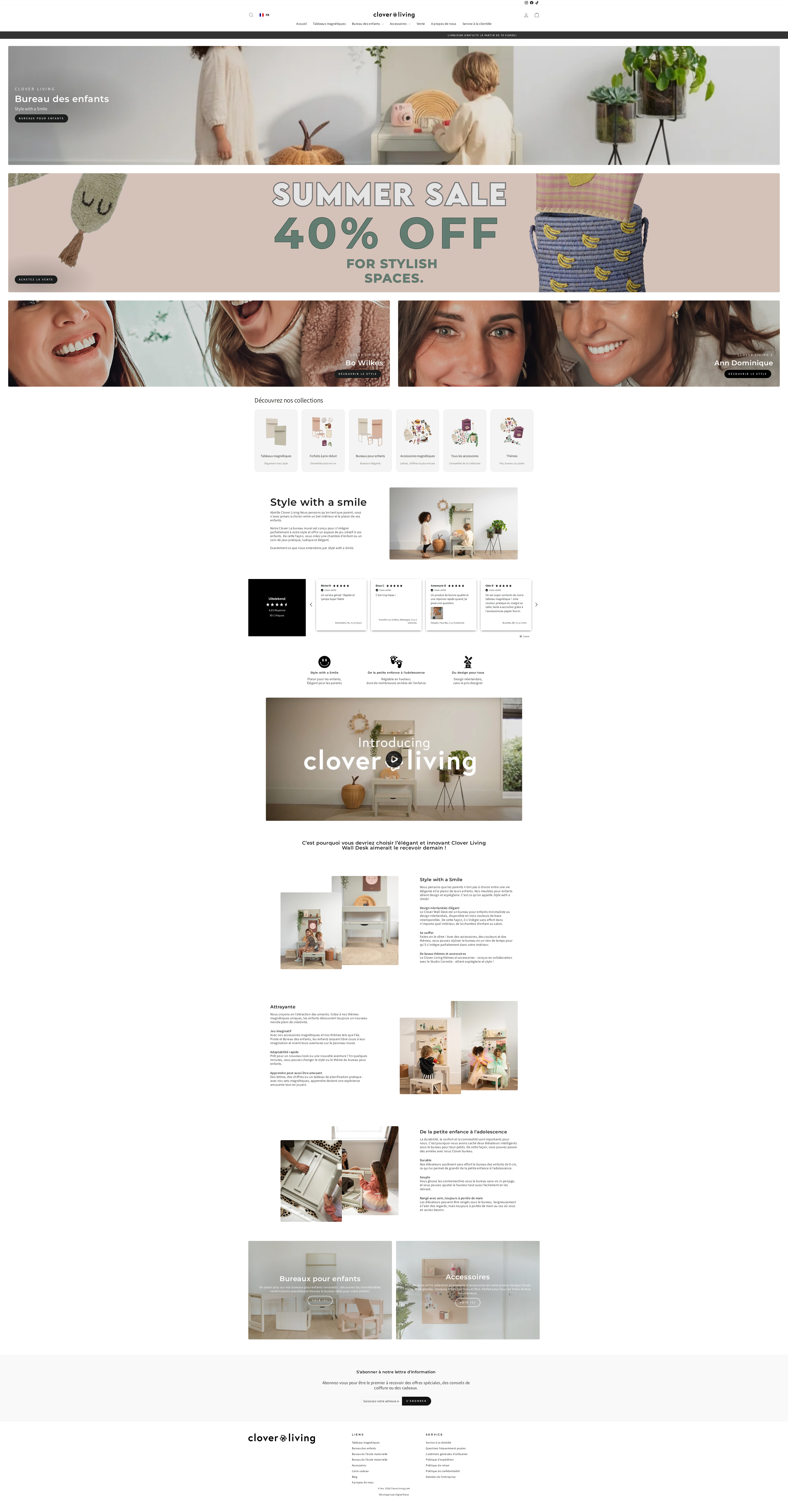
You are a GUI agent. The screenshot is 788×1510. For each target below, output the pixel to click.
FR (267, 15)
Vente (421, 24)
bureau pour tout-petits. (448, 1155)
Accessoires (399, 24)
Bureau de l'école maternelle (370, 1462)
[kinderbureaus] (394, 105)
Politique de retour (438, 1473)
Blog (354, 1485)
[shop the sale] (394, 232)
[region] (424, 609)
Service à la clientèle (477, 24)
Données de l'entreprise (441, 1485)
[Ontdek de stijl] (199, 343)
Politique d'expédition (440, 1468)
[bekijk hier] (320, 1298)
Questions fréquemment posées (446, 1456)
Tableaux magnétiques (329, 24)
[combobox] (265, 15)
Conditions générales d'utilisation (447, 1462)
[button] (311, 609)
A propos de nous (443, 24)
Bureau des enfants (366, 24)
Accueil (301, 24)
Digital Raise (402, 1502)
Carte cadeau (360, 1479)
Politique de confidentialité (443, 1479)
